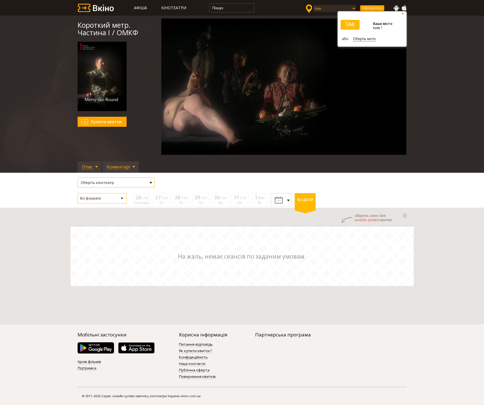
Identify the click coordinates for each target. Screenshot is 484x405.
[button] (102, 198)
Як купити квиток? (195, 351)
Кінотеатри (173, 7)
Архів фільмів (89, 362)
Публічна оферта (194, 370)
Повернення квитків (197, 376)
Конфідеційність (193, 357)
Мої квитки (372, 8)
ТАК (350, 24)
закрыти (405, 215)
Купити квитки (106, 121)
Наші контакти (192, 364)
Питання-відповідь (196, 344)
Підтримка (87, 368)
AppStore (404, 8)
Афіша (140, 7)
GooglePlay (396, 8)
